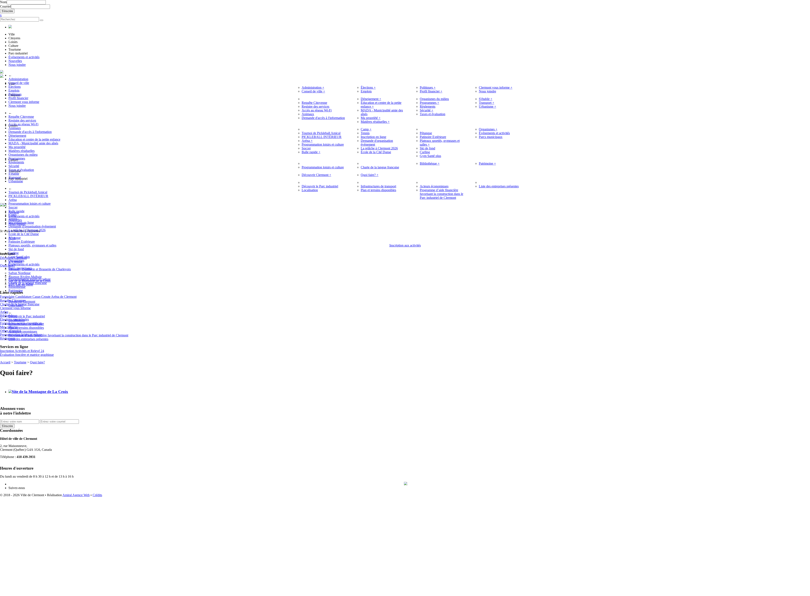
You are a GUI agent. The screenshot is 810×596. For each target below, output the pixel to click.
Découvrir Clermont (21, 301)
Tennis (12, 219)
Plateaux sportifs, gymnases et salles (32, 245)
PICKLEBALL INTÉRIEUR (28, 196)
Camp (12, 215)
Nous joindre (17, 64)
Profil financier (18, 98)
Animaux (14, 128)
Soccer (13, 207)
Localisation (16, 320)
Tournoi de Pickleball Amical (27, 192)
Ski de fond (16, 249)
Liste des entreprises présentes (28, 339)
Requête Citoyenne (21, 116)
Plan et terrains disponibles (26, 327)
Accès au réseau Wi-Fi (23, 124)
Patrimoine (15, 290)
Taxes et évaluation (21, 170)
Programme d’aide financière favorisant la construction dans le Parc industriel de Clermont (68, 335)
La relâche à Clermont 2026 (27, 230)
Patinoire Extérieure (21, 241)
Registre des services (22, 120)
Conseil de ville (18, 83)
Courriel (5, 6)
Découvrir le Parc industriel (26, 316)
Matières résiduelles (21, 151)
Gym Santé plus (19, 257)
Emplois (13, 90)
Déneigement (17, 135)
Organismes (16, 260)
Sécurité (13, 166)
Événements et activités (23, 57)
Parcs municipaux (20, 268)
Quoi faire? (15, 305)
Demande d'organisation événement (32, 226)
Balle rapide (16, 211)
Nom (3, 2)
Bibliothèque (17, 287)
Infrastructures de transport (26, 324)
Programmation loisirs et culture (29, 203)
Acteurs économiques (22, 331)
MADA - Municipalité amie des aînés (33, 143)
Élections (14, 86)
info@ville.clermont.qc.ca (17, 460)
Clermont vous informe (23, 102)
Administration (18, 79)
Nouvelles (15, 61)
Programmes (16, 158)
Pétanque (14, 238)
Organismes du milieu (23, 154)
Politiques (15, 94)
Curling (13, 253)
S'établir (13, 173)
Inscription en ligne (21, 222)
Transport (14, 177)
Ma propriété (17, 147)
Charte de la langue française (27, 283)
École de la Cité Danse (23, 234)
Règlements (16, 162)
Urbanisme (15, 181)
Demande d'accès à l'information (30, 132)
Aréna (12, 200)
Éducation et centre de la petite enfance (34, 139)
